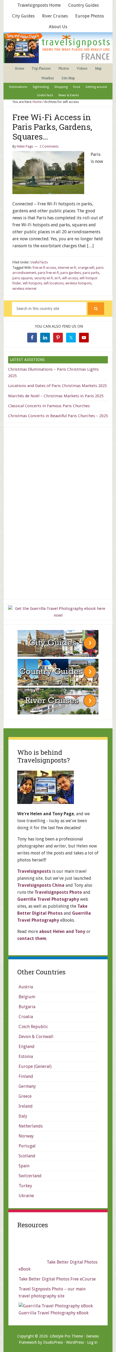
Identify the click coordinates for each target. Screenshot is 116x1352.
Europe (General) (35, 1066)
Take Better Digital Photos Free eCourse (57, 1279)
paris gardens (70, 273)
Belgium (27, 996)
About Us (58, 26)
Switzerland (30, 1175)
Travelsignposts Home (39, 5)
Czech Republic (33, 1026)
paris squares (22, 278)
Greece (25, 1096)
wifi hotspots (32, 283)
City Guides (23, 16)
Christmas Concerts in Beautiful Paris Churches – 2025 (58, 415)
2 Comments (49, 146)
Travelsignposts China (40, 885)
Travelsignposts (34, 871)
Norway (26, 1136)
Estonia (26, 1056)
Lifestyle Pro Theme (66, 1336)
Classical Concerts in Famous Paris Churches (49, 405)
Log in (92, 1342)
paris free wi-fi (48, 273)
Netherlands (31, 1126)
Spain (24, 1165)
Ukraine (26, 1195)
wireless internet (24, 289)
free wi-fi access (44, 268)
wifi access (70, 278)
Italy (23, 1116)
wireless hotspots (78, 283)
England (27, 1046)
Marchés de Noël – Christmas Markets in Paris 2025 (56, 396)
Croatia (26, 1016)
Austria (26, 986)
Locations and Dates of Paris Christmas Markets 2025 (57, 385)
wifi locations (54, 283)
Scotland (27, 1155)
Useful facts (39, 262)
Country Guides (83, 5)
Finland (26, 1076)
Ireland (26, 1106)
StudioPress (53, 1342)
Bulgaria (27, 1006)
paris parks (91, 273)
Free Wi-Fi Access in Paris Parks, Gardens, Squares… (52, 127)
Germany (27, 1086)
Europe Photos (89, 16)
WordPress (75, 1342)
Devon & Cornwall (36, 1036)
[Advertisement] (58, 512)
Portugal (27, 1146)
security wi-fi (43, 278)
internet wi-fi (67, 268)
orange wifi (86, 268)
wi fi (57, 278)
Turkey (25, 1185)
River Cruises (55, 16)
